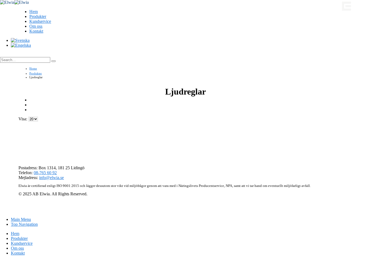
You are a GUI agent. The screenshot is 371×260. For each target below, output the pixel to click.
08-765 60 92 (45, 172)
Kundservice (40, 21)
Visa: (23, 119)
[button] (5, 54)
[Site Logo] (14, 2)
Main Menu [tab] (21, 219)
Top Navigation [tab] (24, 224)
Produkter (37, 16)
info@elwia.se (51, 177)
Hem (33, 11)
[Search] (53, 61)
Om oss (35, 26)
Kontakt (36, 31)
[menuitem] (20, 40)
